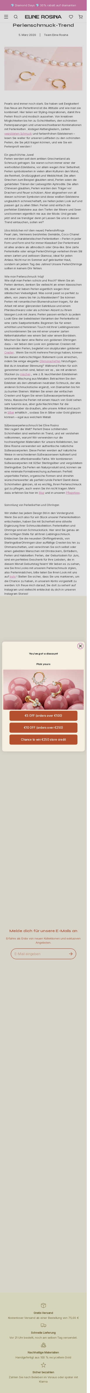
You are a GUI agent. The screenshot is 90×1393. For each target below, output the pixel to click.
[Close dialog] (80, 646)
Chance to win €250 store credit (43, 739)
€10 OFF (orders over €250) (43, 728)
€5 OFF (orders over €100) (43, 716)
